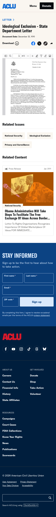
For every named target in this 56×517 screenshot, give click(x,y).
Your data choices (10, 485)
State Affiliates (11, 400)
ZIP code (8, 299)
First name (9, 276)
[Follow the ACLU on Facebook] (5, 349)
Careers (6, 375)
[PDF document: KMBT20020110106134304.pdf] (28, 84)
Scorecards (8, 455)
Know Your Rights (12, 436)
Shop (33, 381)
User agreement (9, 482)
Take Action (37, 387)
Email (6, 287)
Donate (46, 5)
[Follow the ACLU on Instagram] (21, 349)
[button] (45, 43)
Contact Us (8, 381)
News (5, 443)
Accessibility (27, 485)
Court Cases (9, 424)
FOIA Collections (12, 430)
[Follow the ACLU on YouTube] (13, 349)
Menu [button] (33, 5)
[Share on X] (39, 44)
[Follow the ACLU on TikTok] (29, 349)
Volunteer (35, 393)
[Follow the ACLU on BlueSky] (44, 349)
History (6, 393)
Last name (31, 276)
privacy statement (42, 315)
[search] (50, 497)
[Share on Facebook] (33, 44)
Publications (9, 449)
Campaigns (8, 418)
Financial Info (10, 387)
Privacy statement (28, 482)
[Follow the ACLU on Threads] (36, 349)
